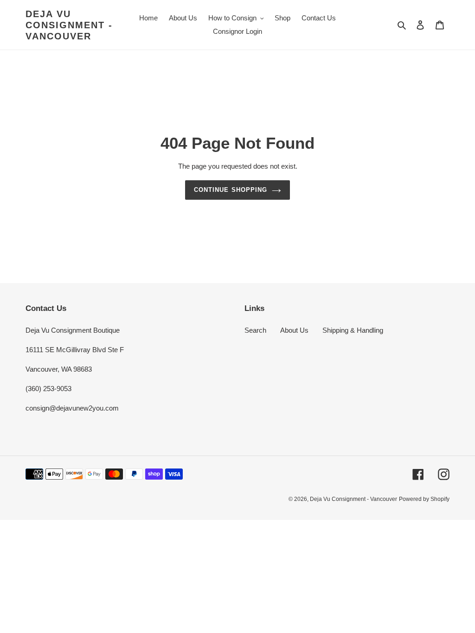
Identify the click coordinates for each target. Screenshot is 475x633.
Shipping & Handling (352, 330)
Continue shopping (230, 189)
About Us (294, 330)
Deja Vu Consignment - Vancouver (69, 25)
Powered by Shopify (424, 499)
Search (255, 330)
